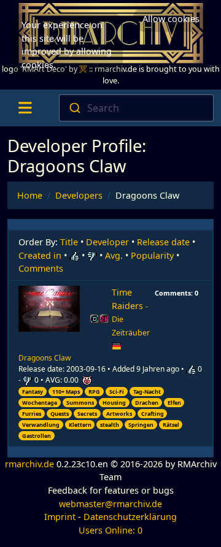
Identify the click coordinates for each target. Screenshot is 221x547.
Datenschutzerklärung (130, 516)
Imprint (60, 516)
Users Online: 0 (110, 530)
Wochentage (39, 403)
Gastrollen (36, 436)
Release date (163, 242)
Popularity (152, 255)
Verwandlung (41, 425)
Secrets (87, 414)
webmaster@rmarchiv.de (110, 504)
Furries (31, 414)
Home (29, 195)
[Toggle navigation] (24, 108)
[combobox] (136, 107)
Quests (59, 414)
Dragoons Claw (44, 358)
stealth (109, 425)
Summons (80, 403)
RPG (94, 392)
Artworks (119, 414)
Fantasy (32, 392)
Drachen (146, 403)
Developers (79, 195)
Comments (40, 268)
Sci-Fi (116, 392)
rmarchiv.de (29, 464)
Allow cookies (171, 19)
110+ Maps (66, 392)
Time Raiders (131, 312)
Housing (114, 403)
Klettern (80, 425)
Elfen (174, 403)
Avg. (114, 255)
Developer (107, 242)
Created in (39, 255)
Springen (140, 425)
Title (69, 242)
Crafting (152, 414)
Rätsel (171, 425)
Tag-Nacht (147, 392)
